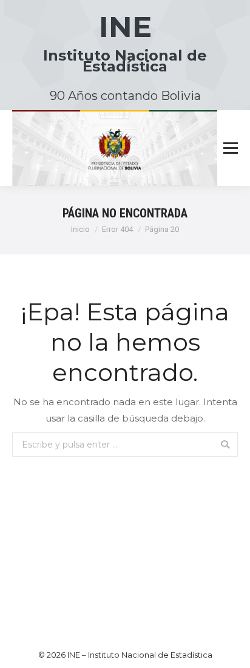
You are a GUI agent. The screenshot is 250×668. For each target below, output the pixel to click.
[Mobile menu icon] (230, 148)
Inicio (80, 229)
